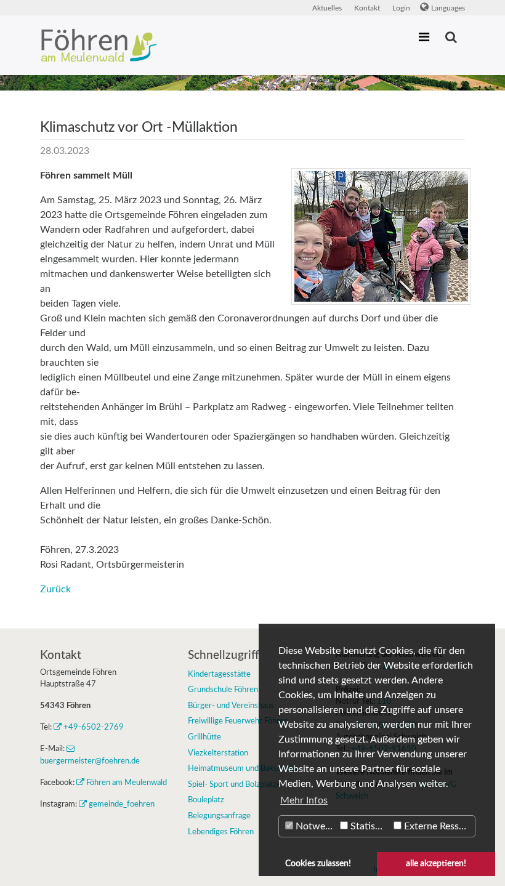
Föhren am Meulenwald (126, 782)
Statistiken (369, 826)
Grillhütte (204, 737)
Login (401, 8)
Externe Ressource (438, 826)
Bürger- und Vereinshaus (231, 705)
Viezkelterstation (218, 753)
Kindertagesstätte (219, 674)
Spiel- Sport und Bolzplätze (234, 784)
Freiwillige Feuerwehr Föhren (238, 721)
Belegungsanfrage (219, 816)
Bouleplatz (206, 799)
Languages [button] (448, 8)
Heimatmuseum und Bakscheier (243, 768)
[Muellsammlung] (381, 236)
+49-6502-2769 (93, 727)
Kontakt (367, 8)
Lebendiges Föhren (221, 832)
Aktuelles (327, 8)
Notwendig (315, 826)
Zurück (55, 589)
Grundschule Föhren (223, 689)
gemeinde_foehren (122, 804)
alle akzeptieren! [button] (436, 863)
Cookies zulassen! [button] (318, 863)
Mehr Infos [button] (304, 800)
